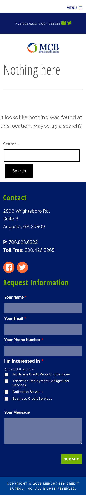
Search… (11, 144)
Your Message (17, 412)
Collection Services (28, 392)
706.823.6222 (26, 23)
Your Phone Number (23, 340)
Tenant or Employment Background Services (41, 383)
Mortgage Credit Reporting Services (41, 374)
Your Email (15, 318)
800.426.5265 (49, 23)
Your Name (15, 297)
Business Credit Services (32, 398)
